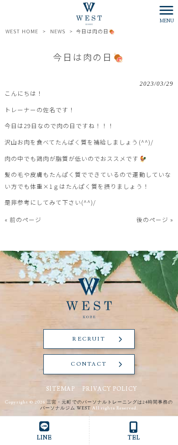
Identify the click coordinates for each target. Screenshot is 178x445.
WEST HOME (21, 31)
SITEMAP (60, 389)
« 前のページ (23, 219)
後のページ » (154, 219)
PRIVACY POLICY (109, 389)
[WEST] (89, 12)
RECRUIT (88, 339)
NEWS (57, 31)
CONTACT (89, 364)
